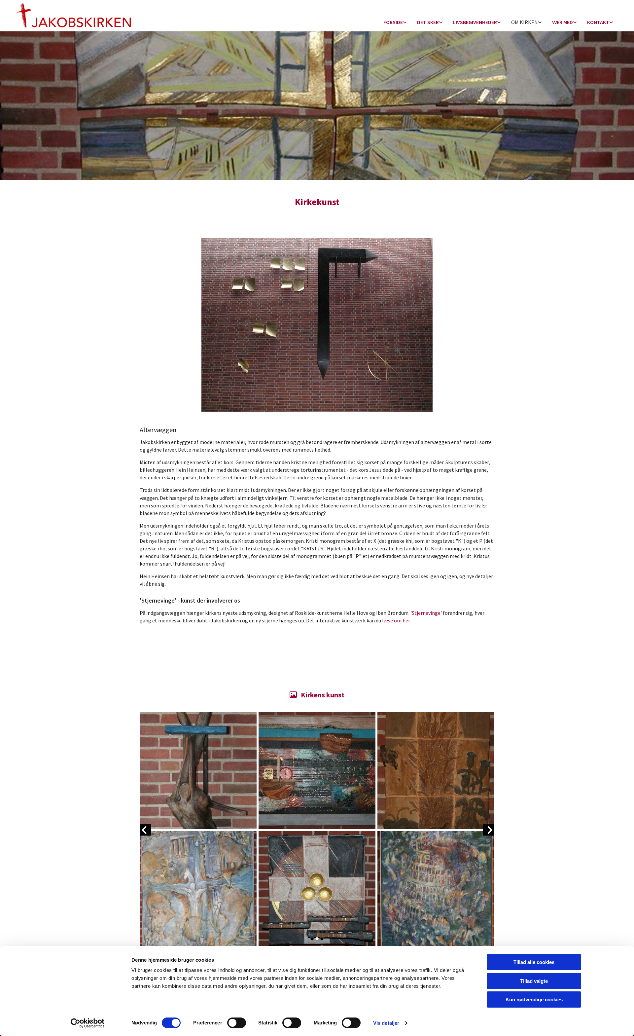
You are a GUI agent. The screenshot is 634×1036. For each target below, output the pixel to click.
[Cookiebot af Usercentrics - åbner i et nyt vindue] (88, 1023)
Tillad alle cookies (533, 962)
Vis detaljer (386, 1023)
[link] (395, 22)
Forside (393, 22)
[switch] (236, 1023)
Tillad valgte (534, 981)
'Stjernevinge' (426, 613)
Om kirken (524, 22)
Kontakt (598, 22)
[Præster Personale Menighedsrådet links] (611, 22)
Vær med (562, 22)
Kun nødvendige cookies (534, 999)
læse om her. (396, 620)
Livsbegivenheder (475, 22)
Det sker (428, 22)
